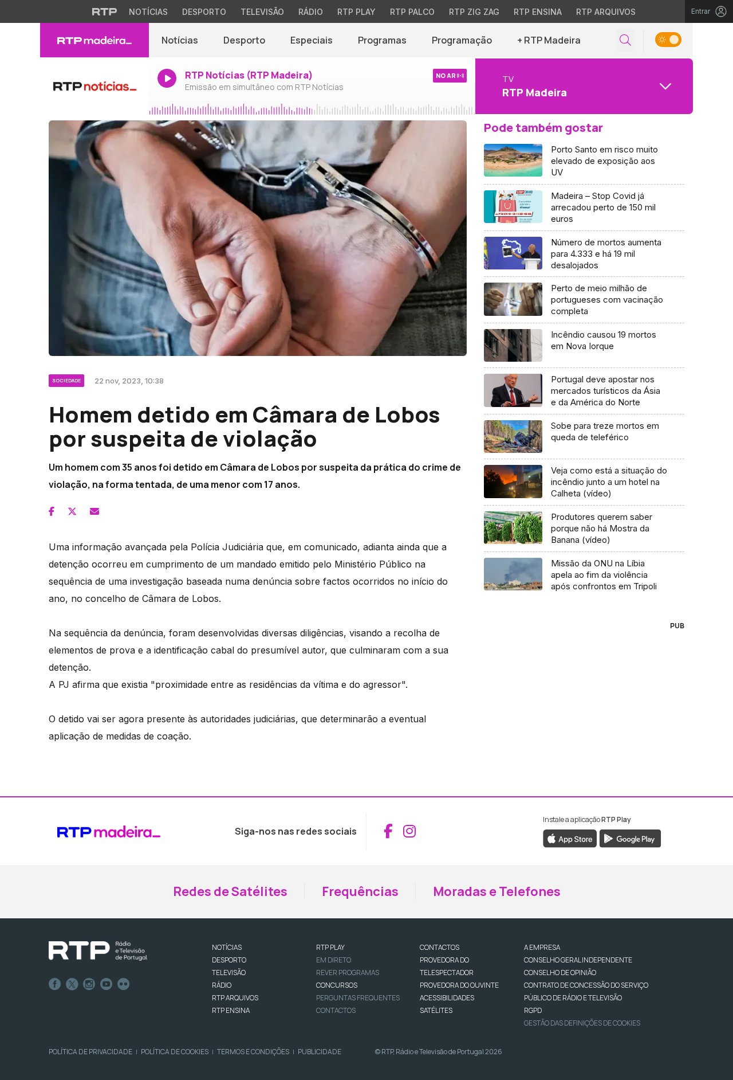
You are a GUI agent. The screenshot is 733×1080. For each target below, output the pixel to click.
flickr (123, 984)
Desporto (204, 12)
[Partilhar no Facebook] (51, 511)
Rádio (310, 12)
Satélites (436, 1010)
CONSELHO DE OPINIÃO (560, 972)
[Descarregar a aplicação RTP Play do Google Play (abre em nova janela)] (630, 837)
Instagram (89, 984)
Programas (382, 40)
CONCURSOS (336, 985)
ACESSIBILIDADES (447, 998)
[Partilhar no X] (72, 511)
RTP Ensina (538, 12)
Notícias (148, 12)
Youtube (106, 984)
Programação (462, 40)
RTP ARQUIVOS (235, 998)
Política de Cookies (174, 1051)
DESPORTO (229, 960)
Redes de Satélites (230, 891)
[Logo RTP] (98, 951)
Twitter (72, 984)
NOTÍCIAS (227, 947)
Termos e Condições (253, 1051)
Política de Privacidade (90, 1051)
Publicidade (319, 1051)
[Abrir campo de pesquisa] (625, 40)
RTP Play (356, 12)
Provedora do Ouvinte (459, 985)
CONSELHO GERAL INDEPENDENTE (578, 960)
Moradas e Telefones (497, 891)
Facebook (55, 984)
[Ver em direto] (94, 86)
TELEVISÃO (229, 972)
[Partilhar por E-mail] (94, 511)
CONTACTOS (439, 947)
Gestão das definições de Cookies (582, 1023)
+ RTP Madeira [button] (549, 40)
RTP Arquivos (606, 12)
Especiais (311, 40)
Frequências (360, 891)
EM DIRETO (333, 960)
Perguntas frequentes (358, 998)
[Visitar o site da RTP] (104, 11)
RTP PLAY (330, 947)
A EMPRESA (542, 947)
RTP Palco (412, 12)
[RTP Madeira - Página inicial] (94, 40)
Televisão (262, 12)
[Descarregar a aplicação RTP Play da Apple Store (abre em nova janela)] (570, 837)
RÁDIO (221, 985)
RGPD (533, 1010)
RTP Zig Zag (474, 12)
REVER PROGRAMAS (347, 972)
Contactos (336, 1010)
